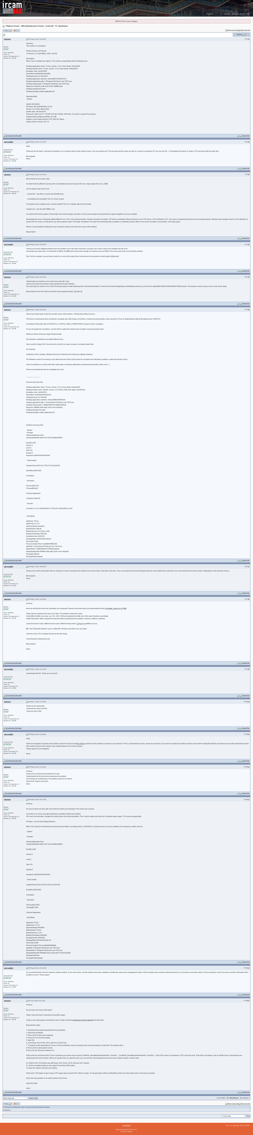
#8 (248, 599)
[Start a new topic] (244, 30)
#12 (248, 766)
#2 (248, 142)
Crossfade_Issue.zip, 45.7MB (115, 608)
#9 (248, 669)
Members (235, 14)
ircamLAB (49, 26)
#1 (248, 39)
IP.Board (125, 1129)
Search (242, 14)
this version (81, 744)
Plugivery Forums (12, 26)
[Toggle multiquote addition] (238, 135)
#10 (248, 701)
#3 (248, 174)
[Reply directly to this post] (244, 135)
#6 (248, 309)
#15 (248, 1000)
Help (248, 14)
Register (134, 21)
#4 (248, 244)
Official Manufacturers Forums (32, 26)
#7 (248, 566)
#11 (248, 734)
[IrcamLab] (126, 7)
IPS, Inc (134, 1129)
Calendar (227, 14)
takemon (7, 39)
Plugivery (209, 14)
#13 (248, 799)
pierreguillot (8, 142)
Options (239, 34)
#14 (248, 968)
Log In (129, 21)
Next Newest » (244, 1098)
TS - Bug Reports (61, 26)
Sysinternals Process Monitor (82, 1020)
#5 (248, 277)
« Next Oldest (220, 1098)
